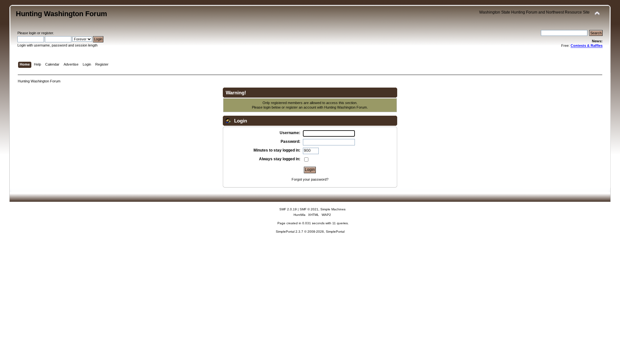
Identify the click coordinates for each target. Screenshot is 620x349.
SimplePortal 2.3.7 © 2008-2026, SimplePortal (310, 231)
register (47, 33)
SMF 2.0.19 (288, 209)
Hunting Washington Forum (61, 14)
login (32, 33)
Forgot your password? (310, 179)
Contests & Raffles (587, 46)
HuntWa (299, 215)
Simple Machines (333, 209)
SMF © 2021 (309, 209)
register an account (301, 107)
